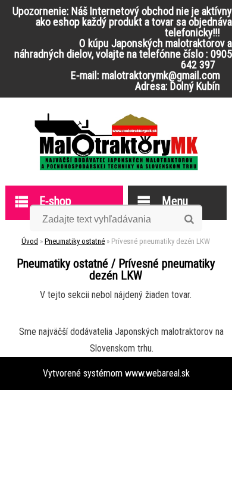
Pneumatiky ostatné (75, 241)
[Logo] (116, 141)
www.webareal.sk (157, 373)
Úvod (29, 241)
